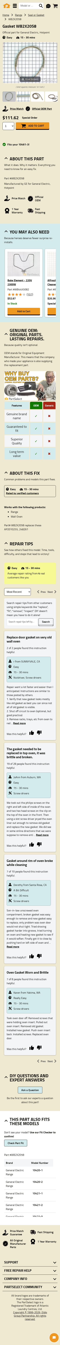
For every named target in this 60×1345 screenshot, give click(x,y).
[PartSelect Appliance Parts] (6, 5)
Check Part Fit (16, 1143)
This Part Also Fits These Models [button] (30, 1121)
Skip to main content (30, 55)
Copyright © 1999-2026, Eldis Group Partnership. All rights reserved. (30, 1315)
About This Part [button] (27, 159)
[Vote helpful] (31, 732)
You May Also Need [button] (29, 232)
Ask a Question (30, 1090)
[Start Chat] (54, 1337)
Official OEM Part (42, 109)
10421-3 (37, 1216)
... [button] (18, 723)
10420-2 (37, 1182)
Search (46, 622)
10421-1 (37, 1193)
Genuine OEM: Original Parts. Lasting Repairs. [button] (27, 334)
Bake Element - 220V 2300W (20, 282)
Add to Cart (36, 125)
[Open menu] (15, 6)
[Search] (40, 5)
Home (5, 15)
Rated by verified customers (22, 493)
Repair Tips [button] (21, 543)
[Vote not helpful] (39, 732)
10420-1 (37, 1170)
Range (18, 15)
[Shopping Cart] (55, 6)
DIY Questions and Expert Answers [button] (29, 1077)
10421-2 (37, 1205)
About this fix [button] (25, 473)
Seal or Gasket (36, 15)
